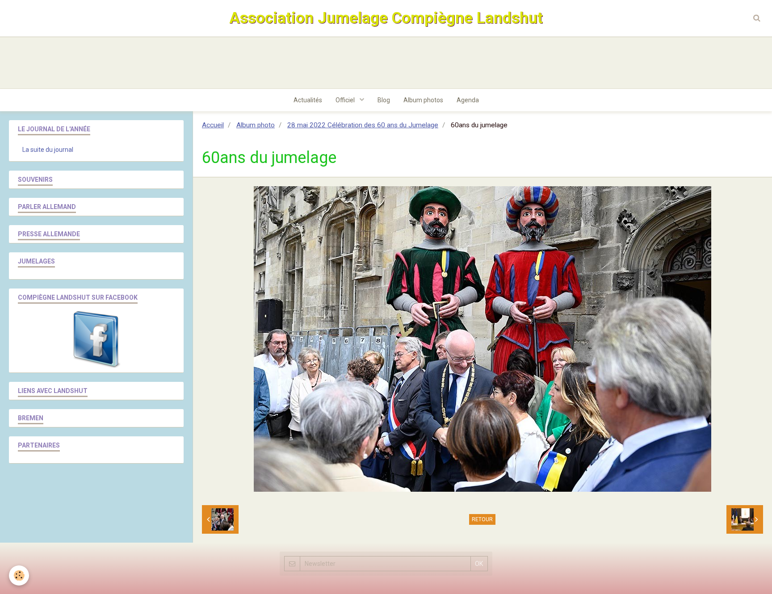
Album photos (423, 100)
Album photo (255, 125)
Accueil (213, 125)
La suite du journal (47, 149)
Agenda (468, 100)
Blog (384, 100)
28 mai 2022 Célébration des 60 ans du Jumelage (362, 125)
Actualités (308, 100)
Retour (482, 519)
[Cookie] (19, 575)
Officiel (346, 100)
